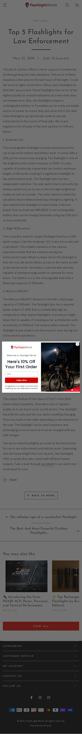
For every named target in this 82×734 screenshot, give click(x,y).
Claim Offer (21, 380)
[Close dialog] (77, 344)
